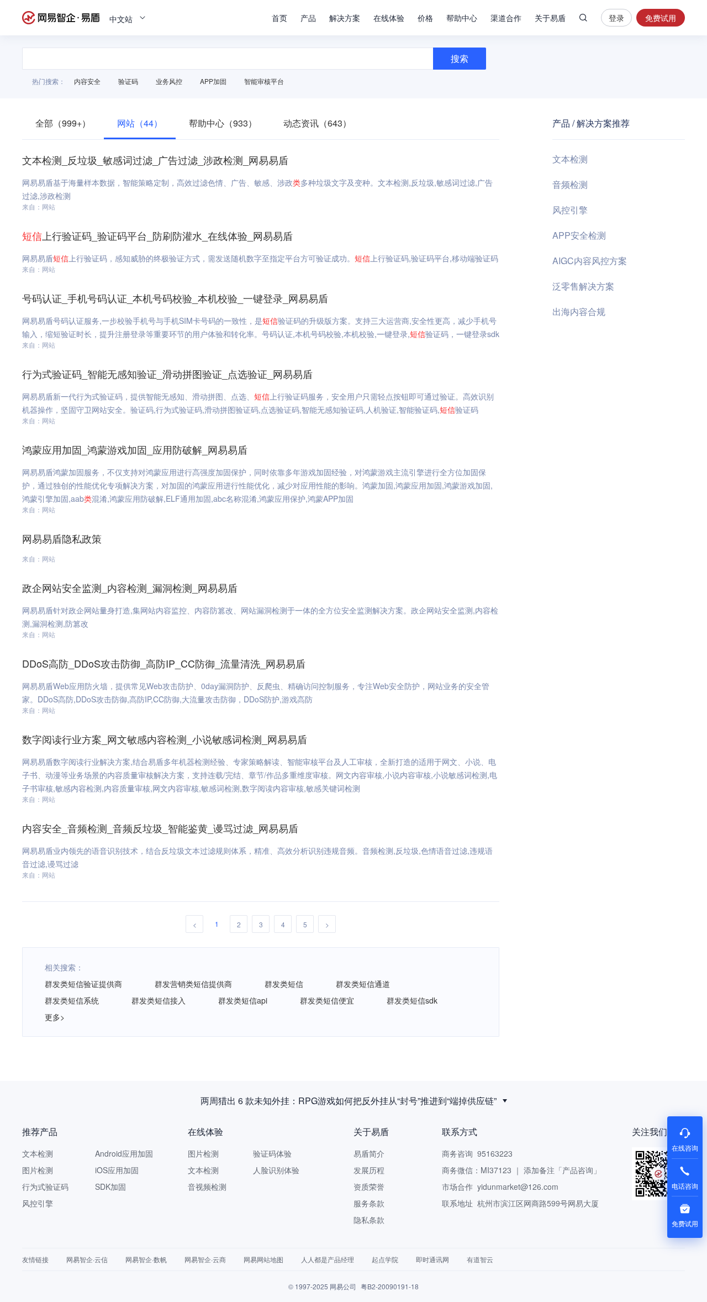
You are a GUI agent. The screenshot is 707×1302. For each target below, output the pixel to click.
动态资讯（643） (317, 123)
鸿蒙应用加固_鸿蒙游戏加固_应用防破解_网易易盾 (134, 449)
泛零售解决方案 (583, 286)
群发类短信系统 (72, 1000)
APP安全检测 (579, 235)
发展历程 (369, 1169)
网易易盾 (60, 17)
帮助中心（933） (223, 123)
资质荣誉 (369, 1186)
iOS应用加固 (117, 1169)
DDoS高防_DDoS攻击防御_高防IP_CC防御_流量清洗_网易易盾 (163, 663)
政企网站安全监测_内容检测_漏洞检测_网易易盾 (130, 587)
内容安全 (87, 81)
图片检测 (37, 1169)
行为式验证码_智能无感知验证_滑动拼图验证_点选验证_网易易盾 (167, 373)
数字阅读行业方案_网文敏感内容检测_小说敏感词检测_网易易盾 (164, 739)
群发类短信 (284, 983)
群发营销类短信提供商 (193, 983)
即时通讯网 (432, 1259)
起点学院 (385, 1259)
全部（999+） (63, 123)
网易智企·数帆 (146, 1259)
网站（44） (139, 123)
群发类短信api (242, 1000)
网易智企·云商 (205, 1259)
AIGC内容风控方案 (589, 260)
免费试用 (660, 17)
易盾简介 (369, 1153)
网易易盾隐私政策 (62, 538)
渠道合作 (505, 17)
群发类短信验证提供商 (83, 983)
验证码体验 (272, 1153)
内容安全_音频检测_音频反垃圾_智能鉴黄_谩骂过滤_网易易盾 (160, 828)
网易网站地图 (263, 1259)
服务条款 (369, 1203)
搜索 (583, 17)
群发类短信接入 (158, 1000)
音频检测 (570, 184)
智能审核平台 (264, 81)
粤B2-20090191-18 (390, 1286)
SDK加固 (110, 1186)
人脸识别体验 (276, 1169)
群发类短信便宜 (327, 1000)
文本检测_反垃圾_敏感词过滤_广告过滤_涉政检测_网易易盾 (155, 160)
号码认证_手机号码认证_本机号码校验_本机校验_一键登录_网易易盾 (175, 298)
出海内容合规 (578, 311)
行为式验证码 (45, 1186)
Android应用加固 (124, 1153)
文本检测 (570, 159)
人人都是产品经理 (327, 1259)
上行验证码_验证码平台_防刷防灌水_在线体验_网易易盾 (157, 235)
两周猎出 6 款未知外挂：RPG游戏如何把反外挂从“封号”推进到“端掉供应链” (349, 1100)
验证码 (128, 81)
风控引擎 (570, 209)
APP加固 (213, 81)
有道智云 (480, 1259)
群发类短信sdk (412, 1000)
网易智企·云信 (87, 1259)
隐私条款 (369, 1219)
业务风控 (169, 81)
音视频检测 (207, 1186)
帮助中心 (461, 17)
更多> (55, 1016)
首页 (279, 17)
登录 (616, 17)
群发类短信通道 (363, 983)
